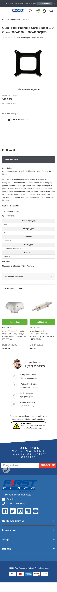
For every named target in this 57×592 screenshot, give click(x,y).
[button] (51, 11)
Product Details (11, 160)
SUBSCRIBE (48, 465)
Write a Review (37, 37)
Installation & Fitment (14, 277)
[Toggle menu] (3, 11)
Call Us (6, 469)
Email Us (12, 499)
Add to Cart (15, 322)
